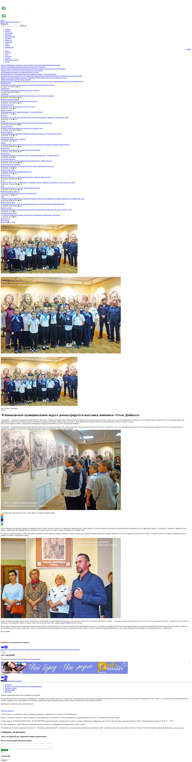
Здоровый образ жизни (8, 213)
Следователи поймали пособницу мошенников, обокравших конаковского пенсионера (30, 215)
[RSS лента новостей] (5, 681)
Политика (8, 38)
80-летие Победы (6, 126)
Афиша (188, 49)
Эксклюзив (8, 33)
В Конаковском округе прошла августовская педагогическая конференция (26, 123)
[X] (2, 520)
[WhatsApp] (2, 524)
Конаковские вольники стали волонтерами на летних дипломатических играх (27, 166)
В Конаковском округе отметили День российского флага (20, 188)
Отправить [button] (4, 750)
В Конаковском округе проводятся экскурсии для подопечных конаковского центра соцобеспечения (35, 144)
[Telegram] (2, 522)
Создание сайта (178, 728)
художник (35, 649)
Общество (8, 40)
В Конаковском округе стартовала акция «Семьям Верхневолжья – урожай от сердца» (30, 155)
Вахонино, (4, 649)
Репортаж (8, 35)
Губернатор (5, 94)
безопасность (5, 175)
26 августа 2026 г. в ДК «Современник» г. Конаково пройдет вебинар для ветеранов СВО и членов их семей (38, 182)
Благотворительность (8, 159)
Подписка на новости (14, 681)
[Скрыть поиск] (25, 26)
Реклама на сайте (10, 688)
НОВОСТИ (6, 83)
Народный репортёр (12, 60)
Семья (3, 121)
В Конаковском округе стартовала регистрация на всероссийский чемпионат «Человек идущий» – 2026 (36, 209)
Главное (7, 29)
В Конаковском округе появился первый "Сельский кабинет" (22, 112)
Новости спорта (6, 110)
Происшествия (10, 36)
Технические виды (7, 137)
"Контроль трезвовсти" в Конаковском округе (16, 172)
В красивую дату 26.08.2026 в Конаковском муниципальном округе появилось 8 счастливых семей (34, 117)
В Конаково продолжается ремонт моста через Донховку (20, 90)
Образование (9, 47)
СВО (2, 186)
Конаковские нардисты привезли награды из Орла (18, 106)
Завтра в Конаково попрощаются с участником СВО (18, 193)
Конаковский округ (7, 105)
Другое (7, 62)
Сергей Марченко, (14, 649)
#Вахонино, (43, 649)
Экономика (8, 42)
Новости (8, 31)
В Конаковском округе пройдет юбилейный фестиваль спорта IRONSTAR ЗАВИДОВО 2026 (33, 204)
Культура (8, 52)
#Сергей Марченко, (53, 649)
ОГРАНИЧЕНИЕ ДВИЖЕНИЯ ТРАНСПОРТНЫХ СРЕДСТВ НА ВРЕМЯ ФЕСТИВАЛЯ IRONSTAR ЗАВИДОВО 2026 (42, 199)
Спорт (7, 44)
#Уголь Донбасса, (66, 649)
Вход (4, 24)
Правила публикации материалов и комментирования (23, 686)
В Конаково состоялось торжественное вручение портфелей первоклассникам (27, 85)
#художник (76, 649)
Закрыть (4, 760)
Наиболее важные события (10, 99)
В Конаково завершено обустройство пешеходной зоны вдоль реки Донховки (27, 96)
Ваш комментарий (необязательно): (16, 741)
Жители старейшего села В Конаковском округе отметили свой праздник (26, 177)
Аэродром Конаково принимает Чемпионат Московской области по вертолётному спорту (31, 134)
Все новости (5, 220)
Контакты (8, 692)
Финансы (4, 116)
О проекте (8, 684)
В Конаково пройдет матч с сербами (13, 139)
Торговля (8, 56)
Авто (6, 54)
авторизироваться (34, 659)
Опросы (7, 58)
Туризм (7, 45)
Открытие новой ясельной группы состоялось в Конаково (20, 150)
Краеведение (5, 148)
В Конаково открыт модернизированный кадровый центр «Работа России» (26, 161)
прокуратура (5, 218)
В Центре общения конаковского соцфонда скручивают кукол (22, 128)
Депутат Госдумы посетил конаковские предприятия (19, 101)
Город (7, 51)
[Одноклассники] (2, 515)
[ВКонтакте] (2, 517)
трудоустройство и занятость (10, 164)
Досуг (3, 181)
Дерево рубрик (10, 690)
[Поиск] (7, 24)
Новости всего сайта (8, 170)
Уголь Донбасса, (26, 649)
